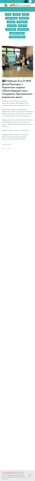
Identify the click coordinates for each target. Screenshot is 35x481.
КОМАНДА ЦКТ (22, 22)
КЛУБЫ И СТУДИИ (11, 18)
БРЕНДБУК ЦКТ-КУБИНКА (17, 37)
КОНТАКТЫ (11, 22)
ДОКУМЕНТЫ (11, 25)
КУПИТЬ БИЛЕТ (11, 29)
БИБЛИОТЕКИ (24, 18)
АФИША (25, 14)
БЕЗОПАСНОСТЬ (23, 29)
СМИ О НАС (22, 25)
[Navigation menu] (32, 3)
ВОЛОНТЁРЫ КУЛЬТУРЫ (17, 33)
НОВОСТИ (16, 14)
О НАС (8, 14)
